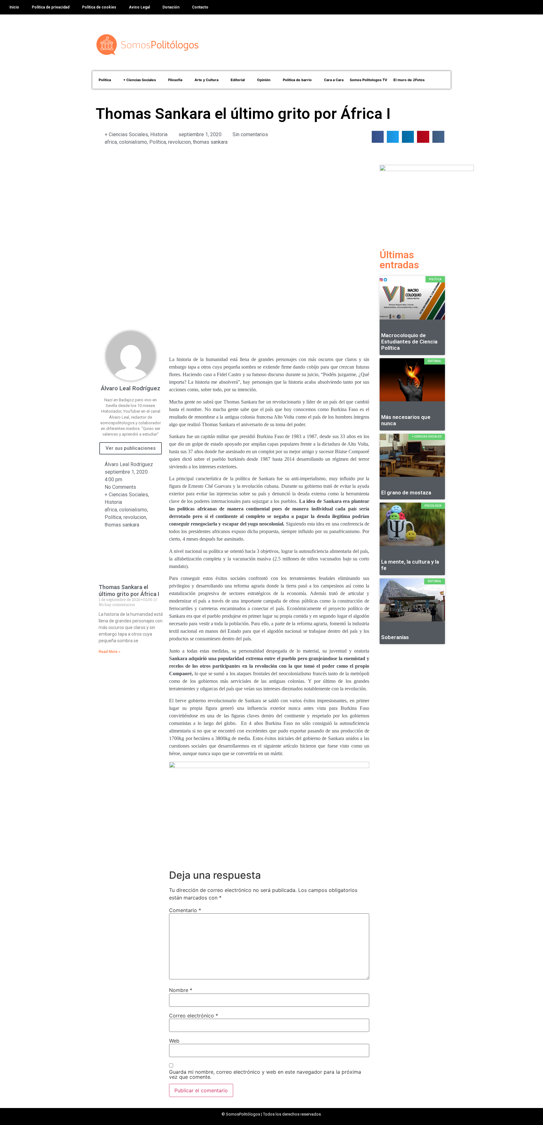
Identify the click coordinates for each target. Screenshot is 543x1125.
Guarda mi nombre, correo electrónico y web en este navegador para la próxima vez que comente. (265, 1074)
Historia (158, 134)
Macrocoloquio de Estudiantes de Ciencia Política (409, 341)
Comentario (185, 910)
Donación (170, 7)
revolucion (179, 142)
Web (174, 1040)
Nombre (180, 990)
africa (111, 142)
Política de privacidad (50, 7)
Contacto (200, 7)
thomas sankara (210, 142)
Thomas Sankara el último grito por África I (129, 590)
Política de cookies (99, 7)
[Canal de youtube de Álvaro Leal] (269, 774)
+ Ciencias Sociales (126, 134)
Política (157, 142)
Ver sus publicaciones (131, 448)
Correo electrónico (193, 1015)
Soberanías (395, 637)
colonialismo (133, 142)
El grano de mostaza (406, 492)
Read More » (109, 651)
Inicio (14, 7)
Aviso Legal (139, 7)
